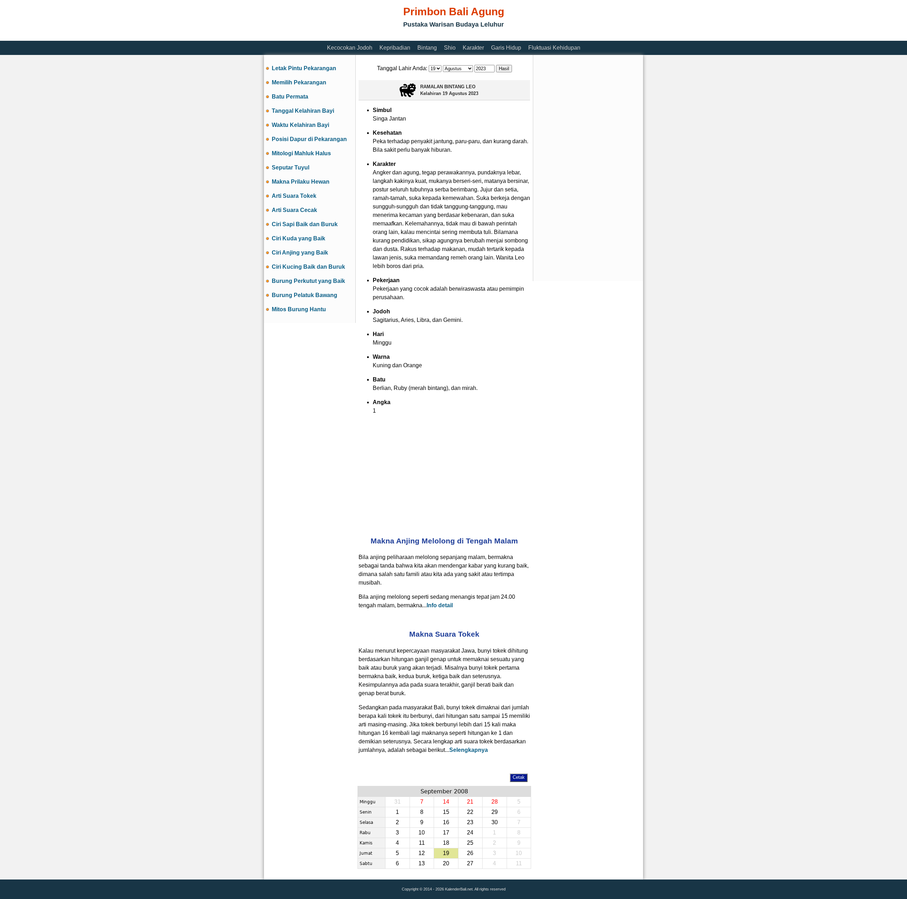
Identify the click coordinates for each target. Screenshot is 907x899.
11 (422, 843)
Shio (450, 48)
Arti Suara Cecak (294, 210)
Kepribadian (394, 48)
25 (470, 843)
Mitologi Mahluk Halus (301, 153)
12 (421, 853)
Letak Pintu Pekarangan (304, 68)
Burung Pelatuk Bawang (304, 295)
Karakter (473, 48)
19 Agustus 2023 (460, 93)
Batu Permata (290, 97)
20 (446, 863)
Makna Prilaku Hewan (300, 182)
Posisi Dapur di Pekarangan (309, 139)
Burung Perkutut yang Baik (308, 281)
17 (446, 833)
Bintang (427, 48)
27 (470, 863)
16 (446, 822)
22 (470, 812)
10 (421, 833)
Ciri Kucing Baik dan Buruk (308, 267)
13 (421, 863)
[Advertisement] (393, 36)
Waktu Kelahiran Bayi (300, 125)
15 (446, 812)
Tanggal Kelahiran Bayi (303, 111)
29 (494, 812)
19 (446, 853)
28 (494, 802)
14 (446, 802)
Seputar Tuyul (290, 167)
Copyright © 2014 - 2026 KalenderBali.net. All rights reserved (454, 889)
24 (470, 833)
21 (470, 802)
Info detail (440, 605)
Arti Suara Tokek (294, 196)
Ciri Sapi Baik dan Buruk (305, 224)
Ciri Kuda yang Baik (298, 238)
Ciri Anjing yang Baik (300, 253)
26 (470, 853)
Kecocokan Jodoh (349, 48)
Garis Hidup (506, 48)
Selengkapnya (468, 750)
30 (494, 822)
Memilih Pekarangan (299, 82)
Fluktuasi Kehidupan (554, 48)
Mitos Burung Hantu (299, 309)
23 (470, 822)
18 (446, 843)
